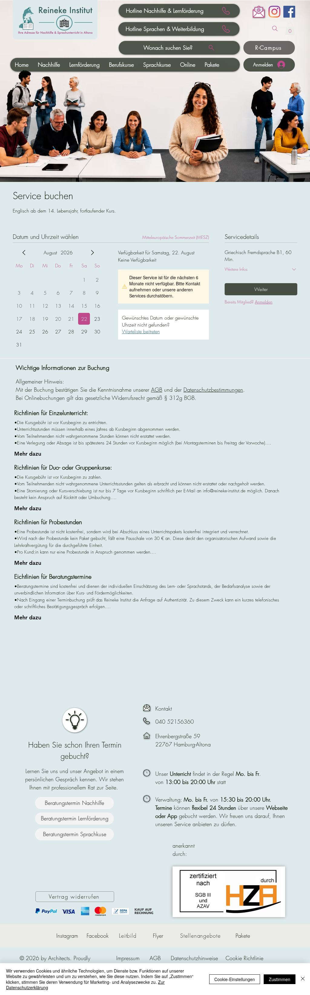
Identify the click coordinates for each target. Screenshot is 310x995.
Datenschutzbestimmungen (213, 389)
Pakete (243, 935)
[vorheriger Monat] (24, 252)
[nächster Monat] (92, 252)
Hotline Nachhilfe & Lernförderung (164, 10)
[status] (175, 237)
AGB (156, 389)
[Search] (275, 28)
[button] (290, 29)
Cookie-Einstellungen (234, 979)
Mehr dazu (27, 453)
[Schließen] (302, 979)
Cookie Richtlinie (244, 958)
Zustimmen (279, 979)
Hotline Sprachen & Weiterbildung (165, 28)
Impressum (128, 958)
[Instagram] (274, 12)
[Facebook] (289, 12)
